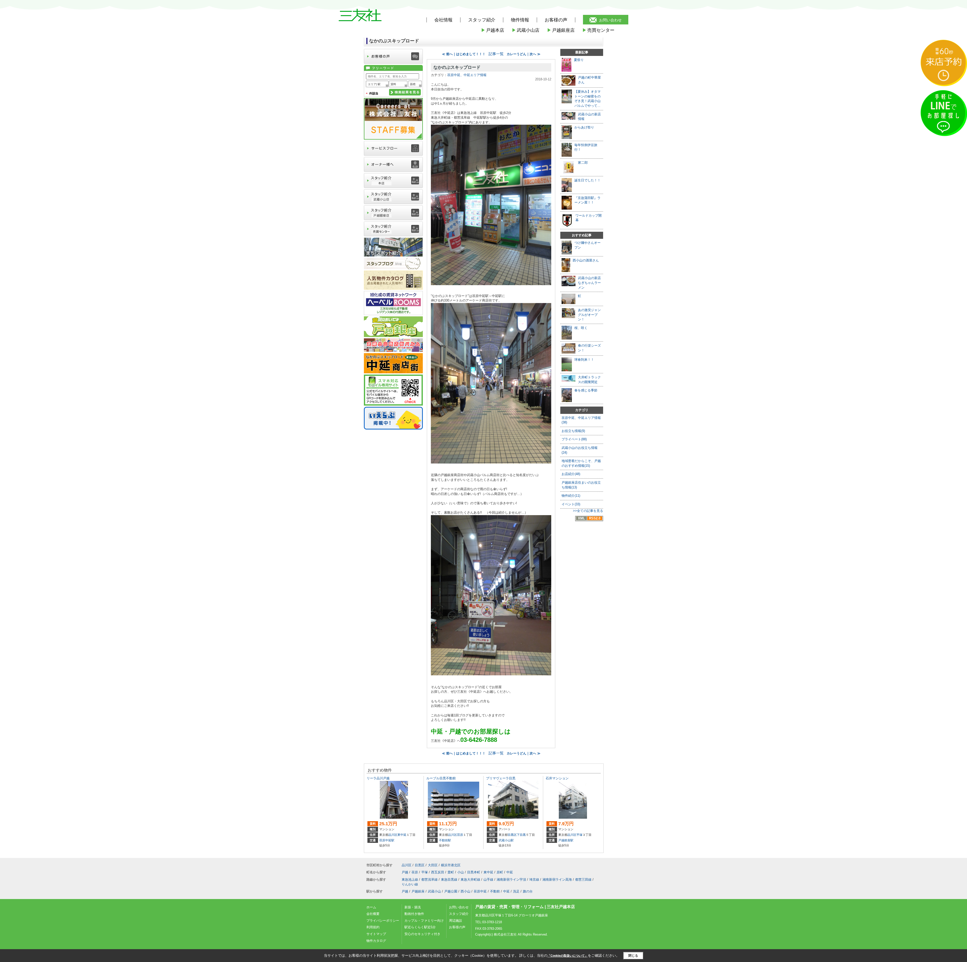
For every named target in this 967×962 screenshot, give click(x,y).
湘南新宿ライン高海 (557, 879)
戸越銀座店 (561, 30)
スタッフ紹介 (459, 914)
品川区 (392, 835)
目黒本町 (473, 872)
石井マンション (557, 778)
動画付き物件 (414, 914)
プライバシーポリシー (382, 920)
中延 (509, 872)
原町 (500, 872)
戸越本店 (492, 30)
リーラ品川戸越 (378, 778)
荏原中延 (480, 891)
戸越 (405, 872)
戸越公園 (450, 891)
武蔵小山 (434, 891)
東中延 (401, 835)
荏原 (460, 835)
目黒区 (512, 835)
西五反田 (437, 872)
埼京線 (534, 879)
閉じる (633, 955)
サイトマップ (376, 934)
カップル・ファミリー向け (424, 920)
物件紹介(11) (571, 495)
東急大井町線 (470, 879)
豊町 (450, 872)
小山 (460, 872)
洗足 (516, 891)
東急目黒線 (449, 879)
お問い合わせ (610, 20)
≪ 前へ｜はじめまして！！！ (464, 54)
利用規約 (372, 927)
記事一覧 (496, 54)
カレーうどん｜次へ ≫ (523, 54)
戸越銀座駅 (565, 840)
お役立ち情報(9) (573, 431)
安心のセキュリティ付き (422, 934)
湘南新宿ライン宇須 (511, 879)
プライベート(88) (574, 439)
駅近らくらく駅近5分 (420, 927)
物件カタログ (376, 941)
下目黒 (521, 835)
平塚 (579, 835)
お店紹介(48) (571, 474)
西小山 (465, 891)
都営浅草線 (429, 879)
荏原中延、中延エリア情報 (467, 75)
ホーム (371, 907)
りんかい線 (410, 884)
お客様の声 (556, 19)
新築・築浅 (412, 907)
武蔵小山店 (525, 30)
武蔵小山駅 (506, 840)
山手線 (488, 879)
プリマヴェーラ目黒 (500, 778)
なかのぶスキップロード (456, 67)
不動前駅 (445, 840)
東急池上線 (410, 879)
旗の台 (528, 891)
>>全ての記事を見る (588, 511)
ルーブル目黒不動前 (441, 778)
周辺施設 (455, 920)
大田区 (433, 865)
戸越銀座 (418, 891)
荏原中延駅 (386, 840)
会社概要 (372, 914)
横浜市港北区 (451, 865)
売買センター (598, 30)
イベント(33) (571, 504)
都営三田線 (583, 879)
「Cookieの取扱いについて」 (567, 955)
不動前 (495, 891)
